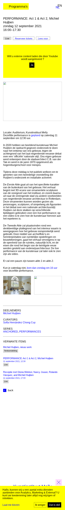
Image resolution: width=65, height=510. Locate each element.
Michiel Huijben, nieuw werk (17, 347)
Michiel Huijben (12, 313)
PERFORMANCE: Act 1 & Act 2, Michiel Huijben (28, 358)
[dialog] (32, 498)
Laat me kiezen (11, 505)
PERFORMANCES (30, 331)
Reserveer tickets (23, 38)
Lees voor (43, 38)
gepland (35, 135)
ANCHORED (10, 331)
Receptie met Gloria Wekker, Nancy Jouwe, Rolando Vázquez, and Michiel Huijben (30, 373)
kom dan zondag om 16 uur (42, 268)
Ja (32, 65)
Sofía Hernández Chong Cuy (19, 322)
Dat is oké (54, 505)
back (10, 390)
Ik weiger (40, 505)
